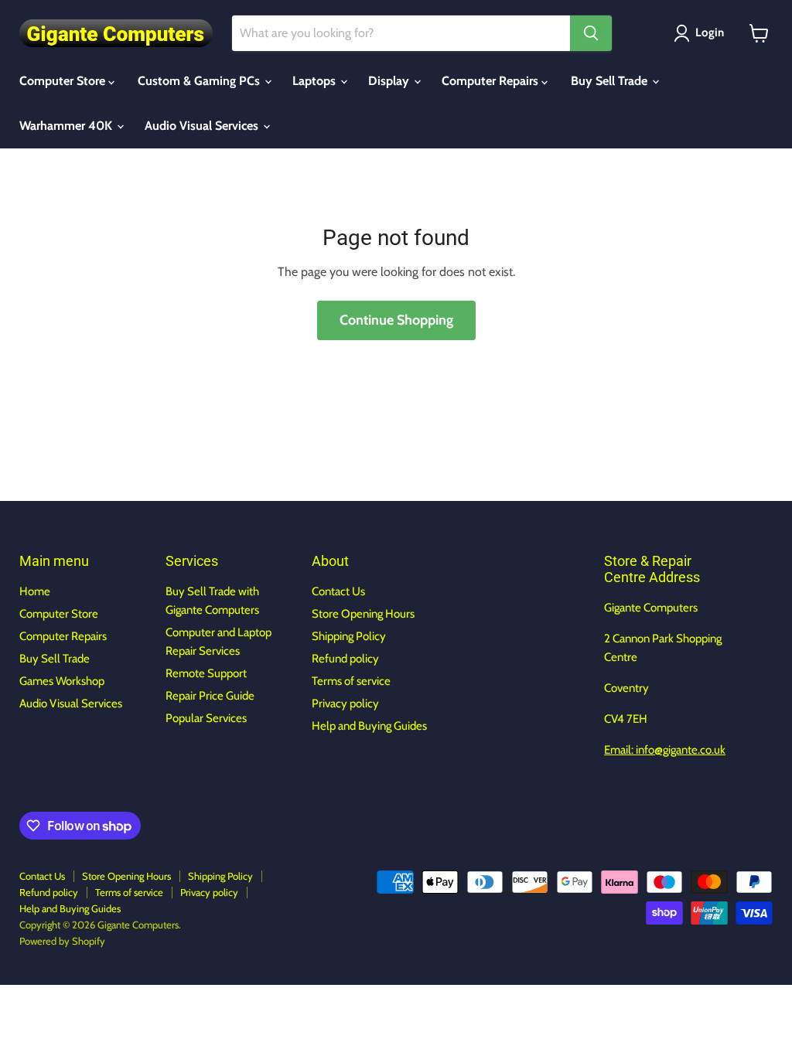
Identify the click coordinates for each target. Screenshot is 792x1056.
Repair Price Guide (210, 696)
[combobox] (401, 33)
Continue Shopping (396, 320)
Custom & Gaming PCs (200, 80)
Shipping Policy (349, 636)
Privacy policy (345, 703)
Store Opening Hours (363, 614)
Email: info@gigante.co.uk (664, 750)
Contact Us (338, 591)
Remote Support (206, 673)
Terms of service (351, 681)
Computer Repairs (491, 80)
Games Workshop (61, 681)
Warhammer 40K (67, 125)
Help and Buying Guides (369, 726)
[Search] (591, 33)
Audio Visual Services (203, 125)
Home (34, 591)
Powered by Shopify (62, 941)
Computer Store (63, 80)
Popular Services (206, 718)
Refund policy (345, 659)
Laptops (315, 80)
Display (390, 80)
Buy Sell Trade (610, 80)
